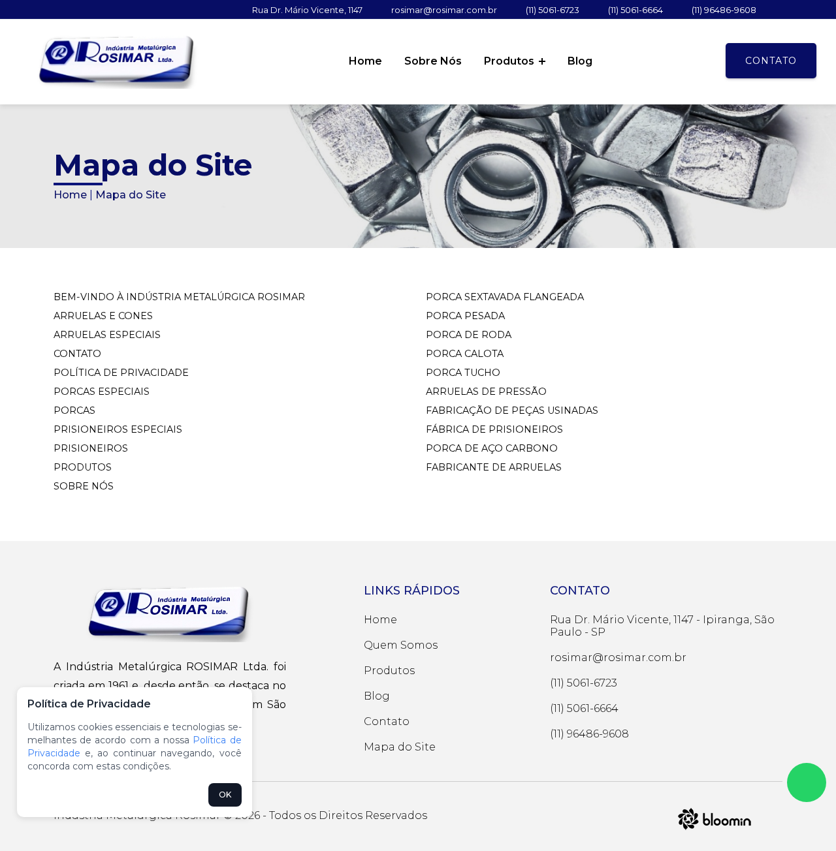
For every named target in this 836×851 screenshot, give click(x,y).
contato (77, 354)
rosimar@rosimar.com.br (444, 10)
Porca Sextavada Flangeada (505, 297)
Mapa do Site (400, 747)
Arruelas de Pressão (486, 391)
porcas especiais (102, 391)
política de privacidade (121, 373)
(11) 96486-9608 (724, 10)
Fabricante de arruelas (494, 467)
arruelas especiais (107, 335)
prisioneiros (91, 448)
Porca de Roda (468, 335)
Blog (580, 61)
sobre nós (84, 486)
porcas (74, 410)
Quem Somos (401, 645)
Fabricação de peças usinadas (512, 410)
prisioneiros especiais (118, 429)
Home (365, 61)
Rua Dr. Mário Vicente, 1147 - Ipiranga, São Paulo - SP (662, 625)
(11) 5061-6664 (635, 10)
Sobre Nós (433, 61)
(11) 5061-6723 (552, 10)
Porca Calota (465, 354)
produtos (83, 467)
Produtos (510, 61)
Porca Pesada (465, 316)
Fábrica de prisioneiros (494, 429)
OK (225, 794)
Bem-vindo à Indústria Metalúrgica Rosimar (179, 297)
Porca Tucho (463, 373)
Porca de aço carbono (492, 448)
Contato (771, 61)
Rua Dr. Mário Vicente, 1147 (307, 10)
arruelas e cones (103, 316)
